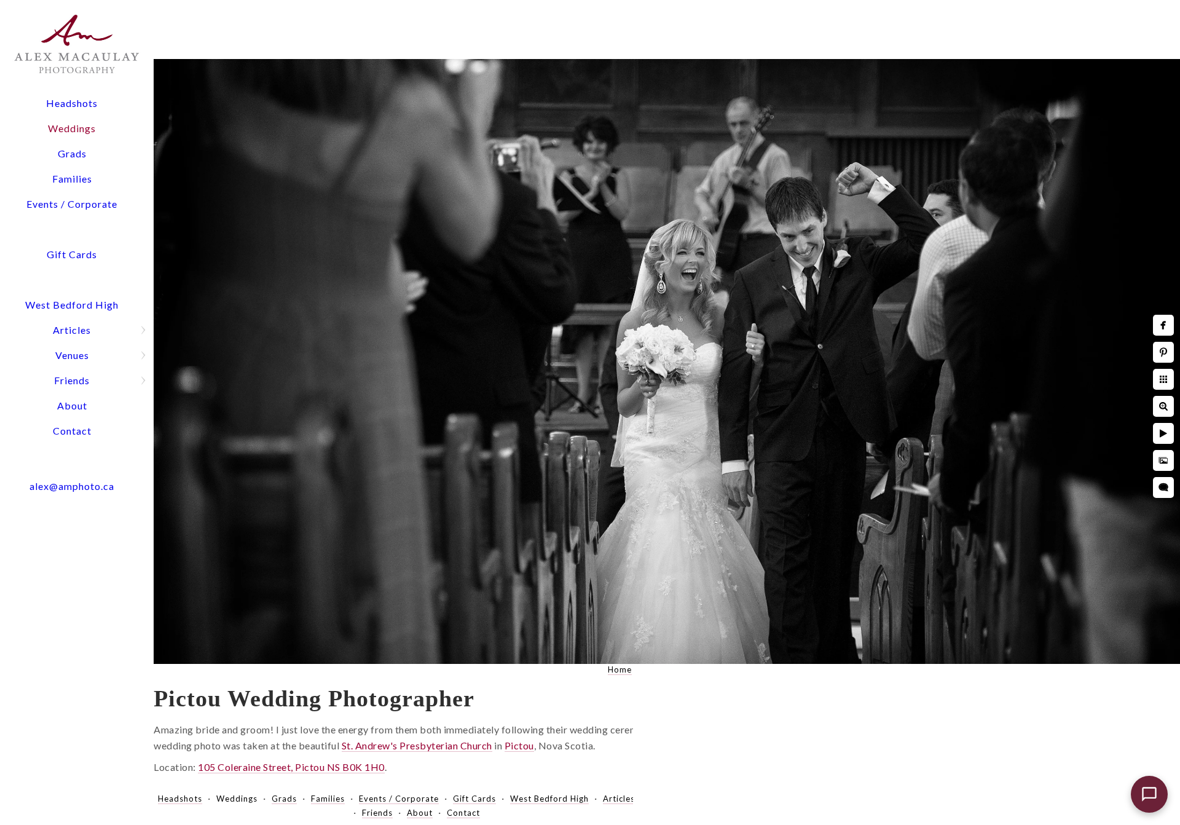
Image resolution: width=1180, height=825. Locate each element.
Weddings (72, 128)
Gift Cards (72, 254)
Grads (72, 153)
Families (72, 178)
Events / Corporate (71, 204)
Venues (72, 355)
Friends (72, 380)
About (72, 405)
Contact (72, 430)
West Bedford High (72, 304)
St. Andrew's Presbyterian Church (417, 745)
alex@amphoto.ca (72, 486)
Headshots (72, 103)
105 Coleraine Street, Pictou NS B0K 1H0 (291, 767)
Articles (72, 330)
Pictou (519, 745)
